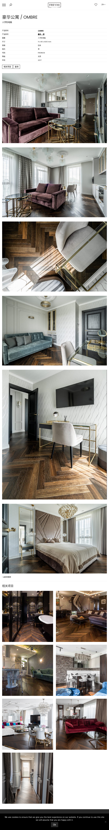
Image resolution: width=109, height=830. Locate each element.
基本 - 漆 (41, 34)
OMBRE (41, 30)
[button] (4, 5)
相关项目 (7, 66)
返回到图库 (6, 576)
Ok (54, 824)
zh (102, 4)
